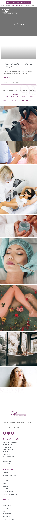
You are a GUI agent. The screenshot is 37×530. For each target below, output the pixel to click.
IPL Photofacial (7, 454)
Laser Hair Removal (8, 456)
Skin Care (5, 452)
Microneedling (7, 461)
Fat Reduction (7, 447)
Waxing (5, 459)
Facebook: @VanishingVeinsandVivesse (18, 101)
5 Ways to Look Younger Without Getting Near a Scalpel (18, 65)
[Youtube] (12, 433)
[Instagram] (8, 433)
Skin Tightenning (7, 445)
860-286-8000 (16, 428)
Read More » (7, 77)
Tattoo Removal (7, 463)
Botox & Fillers (7, 449)
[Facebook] (4, 433)
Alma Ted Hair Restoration (10, 442)
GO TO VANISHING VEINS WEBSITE (18, 2)
